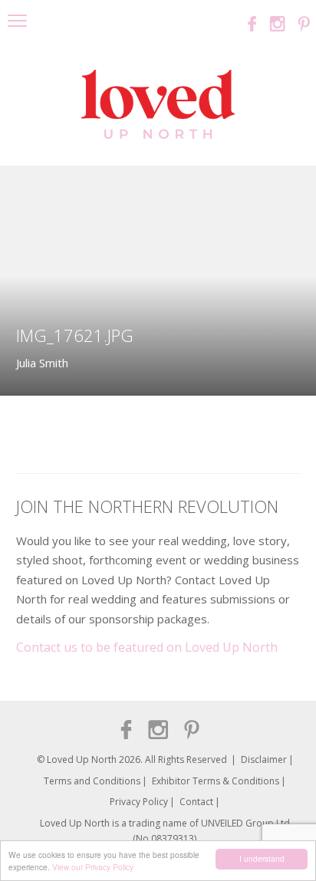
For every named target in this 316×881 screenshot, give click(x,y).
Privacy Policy (139, 801)
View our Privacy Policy (92, 867)
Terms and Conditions (92, 780)
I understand (262, 858)
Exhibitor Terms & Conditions (215, 780)
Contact (196, 801)
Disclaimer (264, 759)
